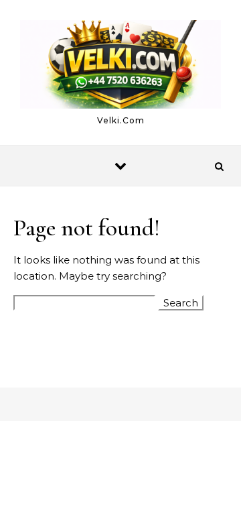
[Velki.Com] (120, 66)
